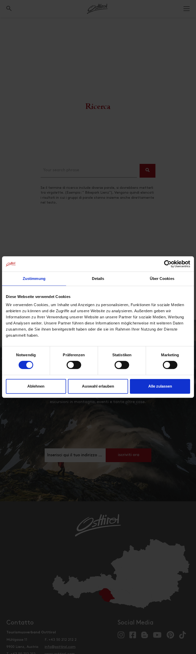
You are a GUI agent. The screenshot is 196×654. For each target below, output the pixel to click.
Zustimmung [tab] (34, 278)
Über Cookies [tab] (162, 278)
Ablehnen (35, 386)
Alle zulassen (160, 386)
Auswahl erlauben (98, 386)
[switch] (74, 368)
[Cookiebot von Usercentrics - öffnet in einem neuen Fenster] (167, 264)
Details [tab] (98, 278)
